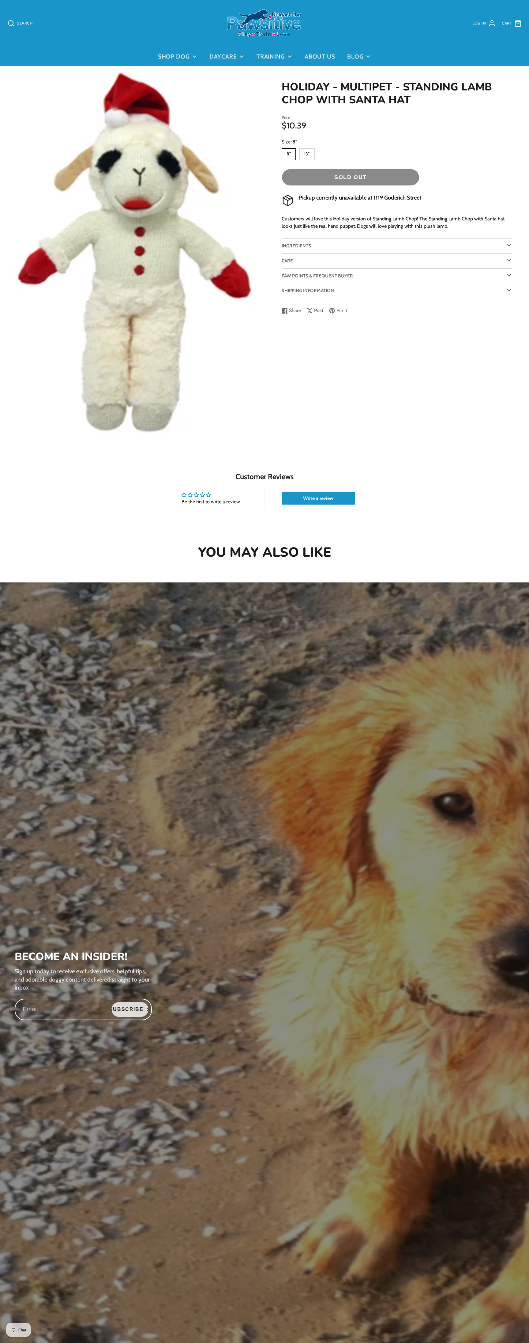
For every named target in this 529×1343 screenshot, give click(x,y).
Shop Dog (174, 56)
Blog (355, 56)
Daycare (223, 56)
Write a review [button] (318, 498)
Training (271, 56)
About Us (320, 56)
